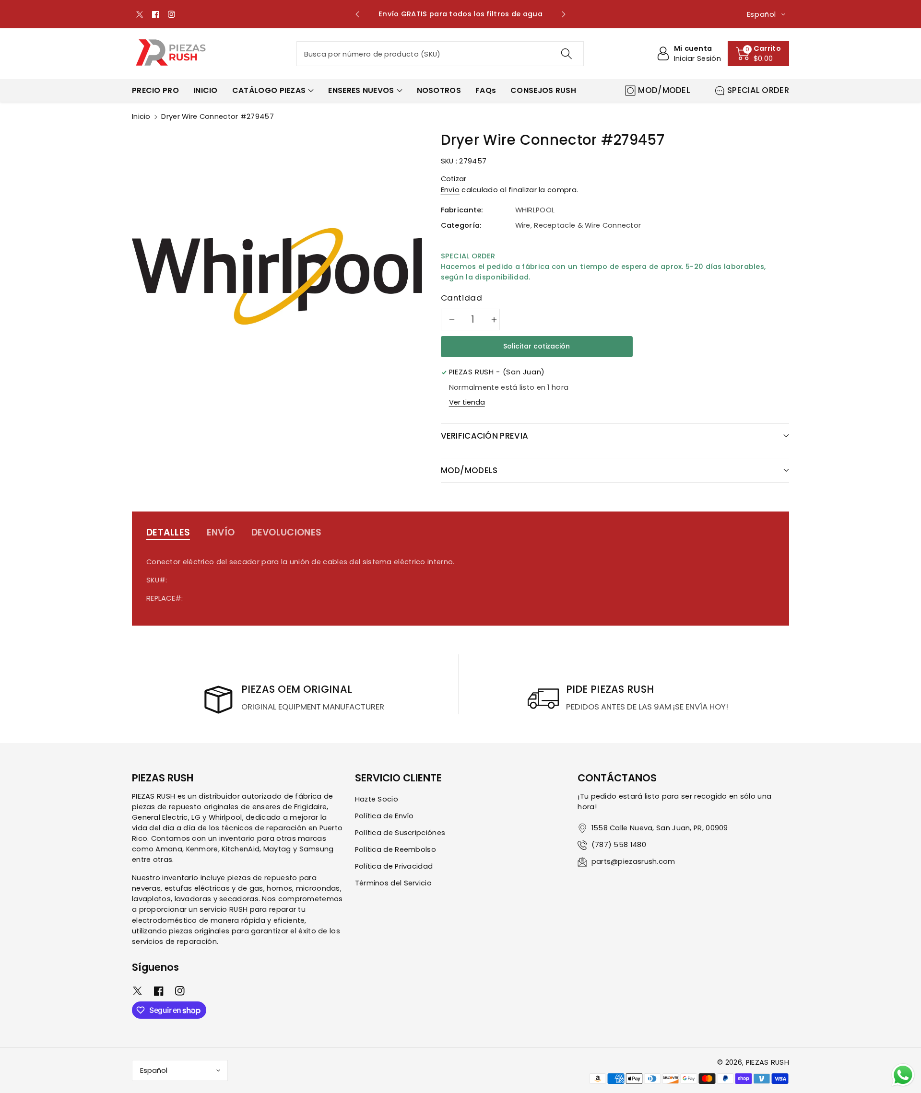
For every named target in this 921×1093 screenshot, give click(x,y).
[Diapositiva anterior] (357, 14)
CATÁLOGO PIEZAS (269, 90)
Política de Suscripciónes (400, 832)
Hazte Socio (376, 799)
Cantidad (462, 297)
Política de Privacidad (394, 866)
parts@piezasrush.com (633, 861)
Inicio (141, 116)
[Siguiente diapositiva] (563, 14)
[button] (758, 53)
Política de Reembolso (395, 849)
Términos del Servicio (393, 883)
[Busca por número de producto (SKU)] (566, 54)
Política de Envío (384, 816)
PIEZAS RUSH (767, 1062)
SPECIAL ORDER (758, 90)
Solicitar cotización (536, 346)
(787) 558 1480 (618, 844)
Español (153, 1070)
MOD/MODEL (664, 90)
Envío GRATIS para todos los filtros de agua (460, 14)
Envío (450, 190)
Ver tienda (467, 402)
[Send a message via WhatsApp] (903, 1075)
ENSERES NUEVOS (361, 90)
